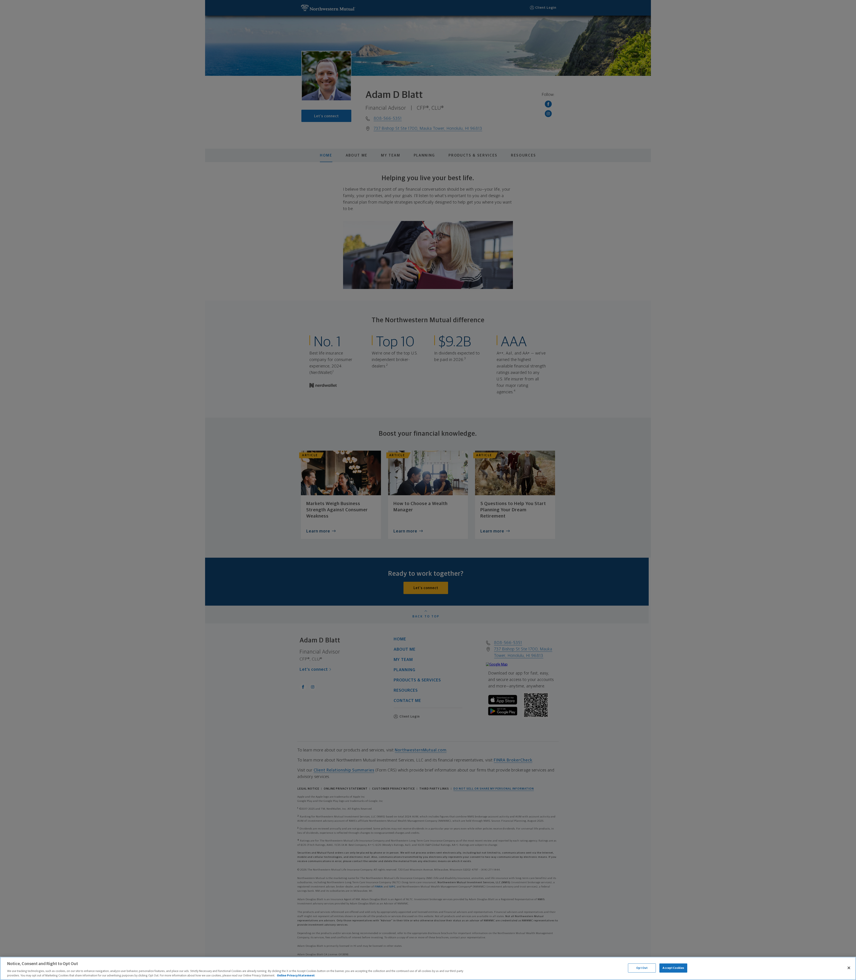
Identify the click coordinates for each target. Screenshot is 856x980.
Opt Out (642, 968)
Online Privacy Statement (296, 975)
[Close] (849, 968)
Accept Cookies (673, 968)
